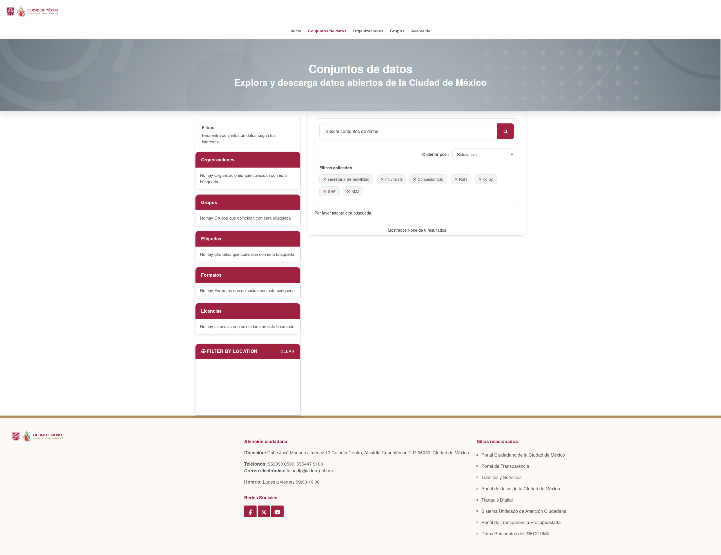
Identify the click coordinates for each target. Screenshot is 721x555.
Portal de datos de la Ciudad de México (520, 488)
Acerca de (420, 31)
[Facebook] (250, 511)
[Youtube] (277, 511)
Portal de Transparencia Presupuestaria (521, 522)
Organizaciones (368, 31)
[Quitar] (324, 179)
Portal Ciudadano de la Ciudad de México (523, 455)
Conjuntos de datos (327, 31)
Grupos (397, 31)
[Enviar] (505, 131)
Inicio (296, 31)
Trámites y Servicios (501, 477)
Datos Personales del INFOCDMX (515, 533)
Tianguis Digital (497, 500)
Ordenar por (435, 154)
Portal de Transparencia (505, 466)
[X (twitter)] (264, 511)
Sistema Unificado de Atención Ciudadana (523, 511)
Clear (288, 351)
